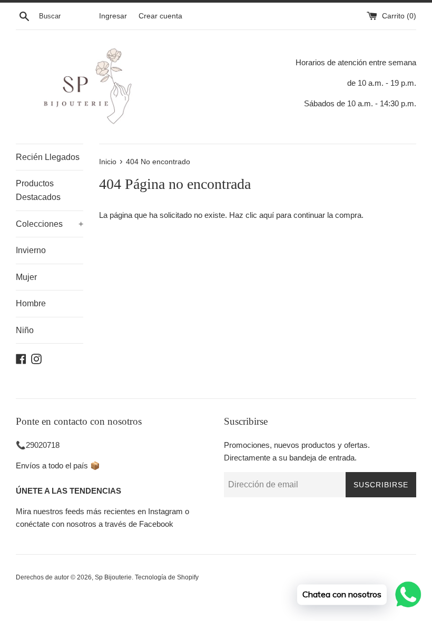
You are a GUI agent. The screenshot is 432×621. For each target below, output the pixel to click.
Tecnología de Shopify (167, 577)
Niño (25, 330)
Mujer (26, 277)
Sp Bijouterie (113, 577)
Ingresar (113, 16)
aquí (266, 215)
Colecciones (49, 223)
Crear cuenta (160, 16)
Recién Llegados (48, 157)
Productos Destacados (38, 190)
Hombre (31, 303)
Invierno (31, 250)
